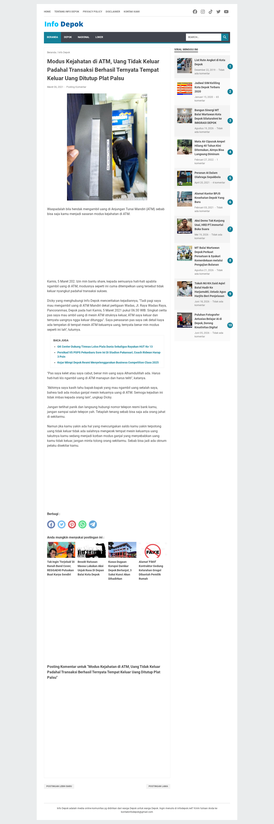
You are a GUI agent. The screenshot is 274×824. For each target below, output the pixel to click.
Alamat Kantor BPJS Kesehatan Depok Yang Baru (209, 198)
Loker (99, 37)
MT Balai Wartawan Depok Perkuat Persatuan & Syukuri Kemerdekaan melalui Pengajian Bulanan (209, 256)
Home (47, 11)
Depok (68, 37)
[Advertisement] (107, 248)
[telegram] (93, 524)
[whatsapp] (82, 524)
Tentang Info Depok (66, 11)
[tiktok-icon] (210, 11)
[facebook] (51, 524)
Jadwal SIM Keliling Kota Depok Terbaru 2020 (207, 87)
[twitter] (62, 524)
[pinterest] (72, 524)
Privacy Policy (92, 11)
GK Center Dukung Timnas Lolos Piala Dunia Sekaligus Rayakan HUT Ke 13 (105, 346)
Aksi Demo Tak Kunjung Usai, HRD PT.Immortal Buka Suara (209, 225)
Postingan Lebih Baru (59, 786)
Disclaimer (113, 11)
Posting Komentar (76, 87)
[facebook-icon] (195, 11)
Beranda (52, 37)
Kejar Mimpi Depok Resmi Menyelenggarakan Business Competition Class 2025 (108, 362)
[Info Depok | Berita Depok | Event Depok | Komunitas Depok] (64, 24)
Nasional (83, 37)
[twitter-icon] (218, 11)
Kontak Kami (132, 11)
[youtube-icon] (226, 11)
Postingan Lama (158, 786)
